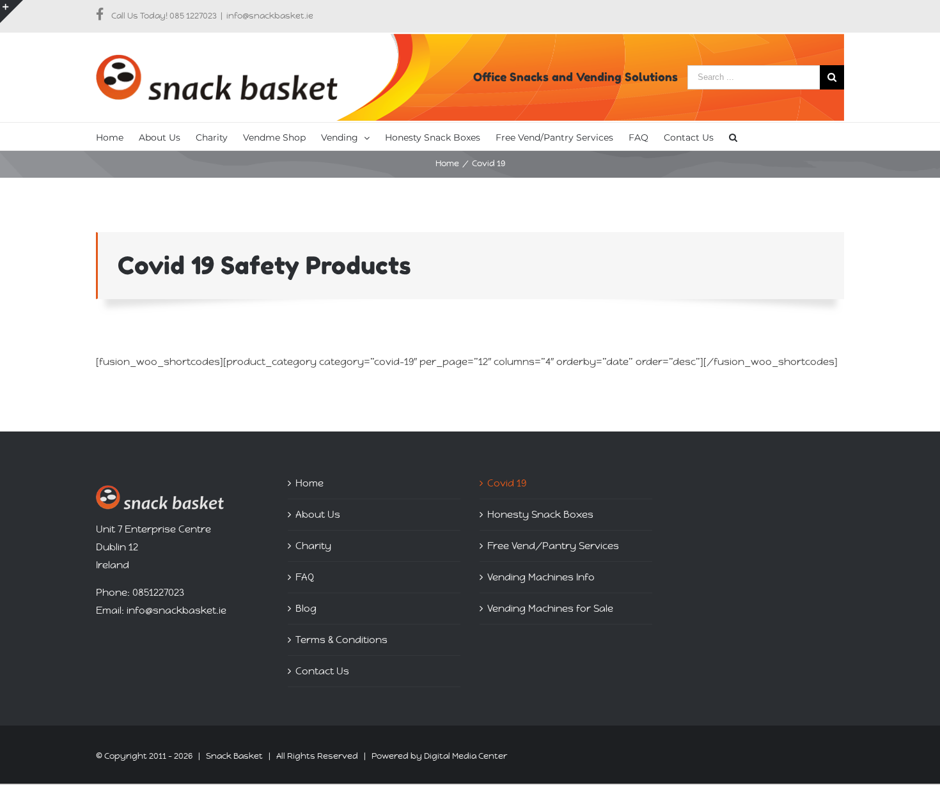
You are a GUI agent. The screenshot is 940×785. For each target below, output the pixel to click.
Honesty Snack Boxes (540, 514)
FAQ (304, 577)
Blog (306, 608)
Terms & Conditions (341, 639)
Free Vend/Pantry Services (553, 546)
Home (309, 483)
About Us (317, 514)
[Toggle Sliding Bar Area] (11, 11)
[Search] (733, 136)
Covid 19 (506, 483)
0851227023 (158, 592)
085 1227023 (193, 15)
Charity (313, 546)
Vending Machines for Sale (550, 608)
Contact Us (322, 671)
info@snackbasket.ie (269, 15)
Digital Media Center (465, 755)
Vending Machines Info (541, 577)
